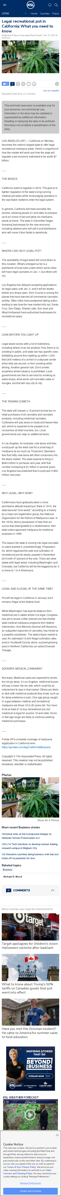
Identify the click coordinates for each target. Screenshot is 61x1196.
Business (7, 869)
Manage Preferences (30, 1183)
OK (57, 1135)
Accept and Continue (30, 1191)
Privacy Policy (29, 1167)
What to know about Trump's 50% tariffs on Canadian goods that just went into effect (27, 988)
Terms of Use (14, 1167)
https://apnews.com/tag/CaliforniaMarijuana (26, 747)
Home (34, 13)
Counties (45, 13)
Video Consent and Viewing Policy (27, 1172)
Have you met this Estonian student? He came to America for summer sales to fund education (30, 1033)
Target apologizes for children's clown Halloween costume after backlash (30, 945)
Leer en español (51, 91)
